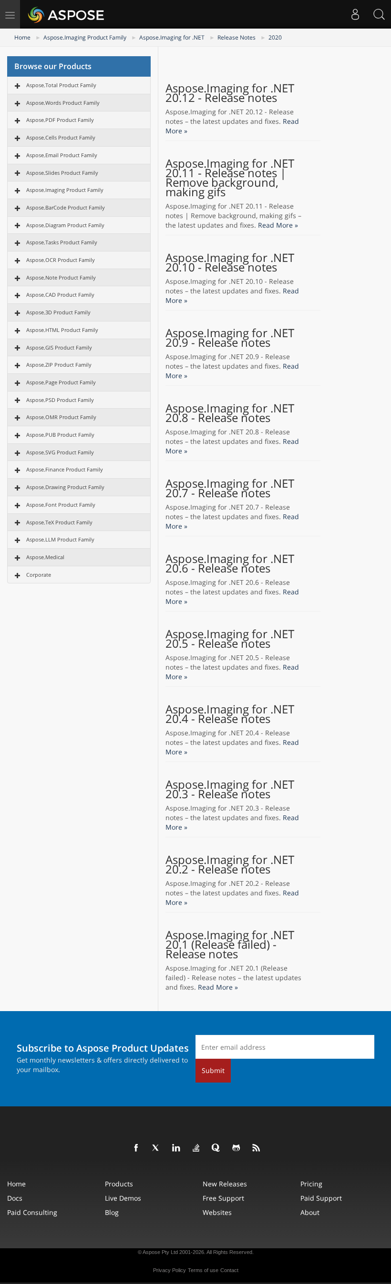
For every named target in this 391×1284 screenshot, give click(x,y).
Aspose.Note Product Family (61, 277)
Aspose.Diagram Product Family (65, 225)
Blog (112, 1212)
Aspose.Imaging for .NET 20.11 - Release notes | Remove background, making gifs (229, 178)
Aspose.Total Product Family (61, 85)
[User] (355, 14)
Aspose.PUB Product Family (60, 434)
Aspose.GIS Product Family (59, 347)
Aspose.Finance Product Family (64, 469)
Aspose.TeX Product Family (59, 522)
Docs (14, 1198)
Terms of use (203, 1270)
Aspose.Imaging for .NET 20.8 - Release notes (229, 412)
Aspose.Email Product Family (61, 155)
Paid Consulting (32, 1212)
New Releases (225, 1183)
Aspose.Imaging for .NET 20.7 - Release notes (229, 488)
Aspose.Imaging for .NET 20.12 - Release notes (229, 92)
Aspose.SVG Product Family (60, 452)
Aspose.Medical (45, 557)
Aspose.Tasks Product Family (61, 242)
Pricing (311, 1183)
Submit (213, 1070)
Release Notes (236, 37)
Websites (217, 1212)
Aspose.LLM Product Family (60, 539)
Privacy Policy (169, 1270)
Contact (229, 1270)
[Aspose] (66, 14)
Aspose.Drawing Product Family (65, 487)
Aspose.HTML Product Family (62, 329)
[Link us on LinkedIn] (176, 1148)
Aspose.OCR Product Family (60, 259)
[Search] (379, 14)
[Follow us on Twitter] (156, 1148)
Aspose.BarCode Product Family (65, 207)
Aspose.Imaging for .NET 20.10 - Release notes (229, 262)
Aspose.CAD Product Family (60, 294)
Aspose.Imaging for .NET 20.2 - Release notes (229, 864)
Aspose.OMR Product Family (61, 417)
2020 (275, 37)
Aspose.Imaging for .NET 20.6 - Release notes (229, 563)
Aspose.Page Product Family (61, 382)
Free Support (223, 1198)
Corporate (38, 574)
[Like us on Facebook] (136, 1148)
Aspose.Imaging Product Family (84, 37)
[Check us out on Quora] (216, 1148)
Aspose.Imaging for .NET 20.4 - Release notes (229, 713)
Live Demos (123, 1198)
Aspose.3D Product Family (58, 312)
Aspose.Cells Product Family (60, 137)
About (309, 1212)
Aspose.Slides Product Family (62, 172)
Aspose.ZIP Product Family (59, 364)
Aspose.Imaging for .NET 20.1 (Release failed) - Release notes (229, 944)
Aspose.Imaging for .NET (172, 37)
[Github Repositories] (236, 1148)
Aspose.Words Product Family (63, 102)
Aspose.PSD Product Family (60, 399)
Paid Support (321, 1198)
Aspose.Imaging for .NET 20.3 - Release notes (229, 789)
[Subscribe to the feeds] (256, 1148)
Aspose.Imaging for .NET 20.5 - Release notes (229, 638)
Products (119, 1183)
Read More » (278, 225)
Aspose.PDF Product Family (60, 119)
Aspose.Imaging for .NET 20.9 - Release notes (229, 337)
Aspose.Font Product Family (60, 504)
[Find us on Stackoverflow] (196, 1148)
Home (22, 37)
